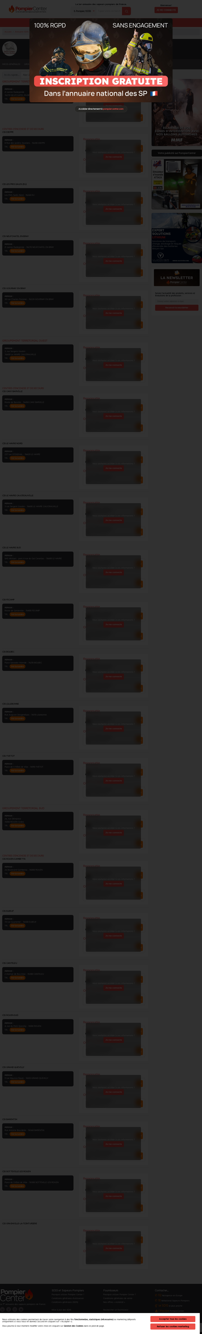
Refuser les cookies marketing (173, 1326)
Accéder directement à (101, 108)
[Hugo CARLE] (101, 60)
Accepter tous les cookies (172, 1318)
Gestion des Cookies (73, 1326)
